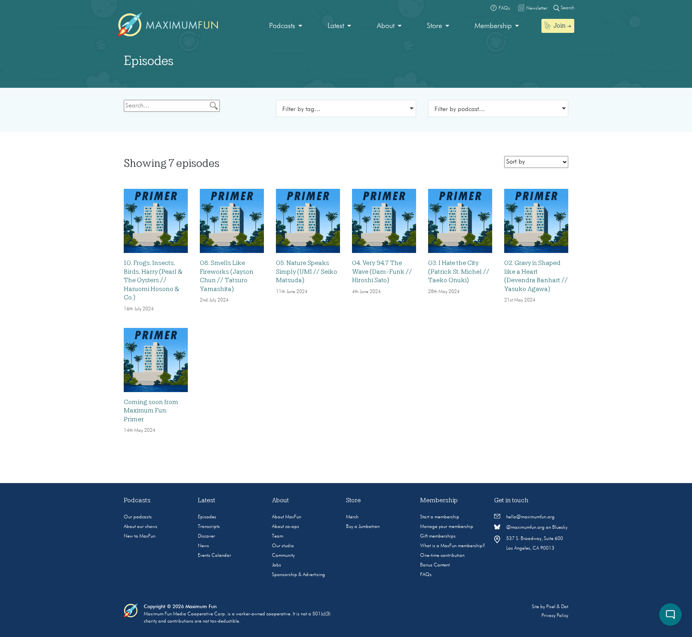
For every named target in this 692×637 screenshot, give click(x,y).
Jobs (276, 565)
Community (283, 555)
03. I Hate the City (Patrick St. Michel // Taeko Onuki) (458, 271)
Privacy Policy (554, 615)
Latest (336, 26)
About (385, 26)
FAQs (426, 574)
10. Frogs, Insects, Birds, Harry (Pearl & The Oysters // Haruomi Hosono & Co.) (153, 280)
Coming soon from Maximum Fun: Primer (151, 410)
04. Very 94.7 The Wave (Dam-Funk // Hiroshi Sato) (382, 271)
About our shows (140, 526)
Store (434, 26)
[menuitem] (286, 26)
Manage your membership (446, 526)
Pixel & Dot (557, 607)
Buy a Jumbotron (363, 526)
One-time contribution (442, 555)
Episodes (207, 517)
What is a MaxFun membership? (452, 546)
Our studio (283, 546)
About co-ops (285, 526)
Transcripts (209, 526)
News (203, 546)
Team (277, 536)
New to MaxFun (139, 536)
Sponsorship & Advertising (298, 574)
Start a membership (439, 517)
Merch (352, 517)
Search (566, 8)
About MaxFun (286, 517)
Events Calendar (214, 555)
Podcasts (282, 26)
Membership (493, 26)
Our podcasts (138, 517)
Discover (206, 536)
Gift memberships (438, 536)
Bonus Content (435, 565)
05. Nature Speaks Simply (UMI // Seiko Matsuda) (306, 271)
